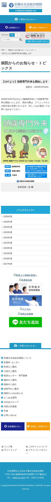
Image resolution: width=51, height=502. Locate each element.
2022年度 (7, 237)
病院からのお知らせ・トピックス (21, 50)
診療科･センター (12, 362)
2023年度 (7, 232)
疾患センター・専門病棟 (15, 375)
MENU (4, 4)
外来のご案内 (10, 367)
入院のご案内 (10, 371)
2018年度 (7, 258)
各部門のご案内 (11, 389)
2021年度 (7, 243)
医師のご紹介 (10, 384)
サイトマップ (10, 450)
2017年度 (7, 264)
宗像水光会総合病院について (17, 358)
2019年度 (7, 253)
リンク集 (8, 446)
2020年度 (7, 248)
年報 (6, 411)
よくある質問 (10, 397)
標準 (12, 35)
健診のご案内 (10, 380)
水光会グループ (11, 402)
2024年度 (7, 227)
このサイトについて (37, 446)
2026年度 (7, 216)
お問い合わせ (10, 415)
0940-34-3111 (19, 478)
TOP (2, 50)
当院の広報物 (10, 406)
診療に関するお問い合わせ (37, 41)
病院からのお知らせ (13, 393)
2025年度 (7, 222)
